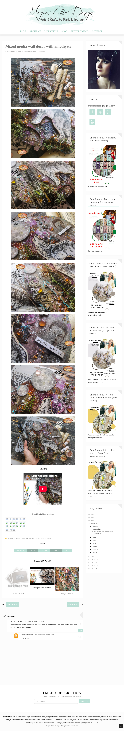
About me (35, 31)
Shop (64, 31)
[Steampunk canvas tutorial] (42, 576)
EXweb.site (74, 726)
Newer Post (12, 604)
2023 (93, 514)
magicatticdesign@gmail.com (101, 106)
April (95, 543)
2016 (93, 565)
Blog (23, 31)
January (96, 552)
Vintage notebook (67, 594)
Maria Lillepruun (30, 51)
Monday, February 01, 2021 (45, 635)
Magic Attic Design (53, 726)
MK (27, 538)
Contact (97, 31)
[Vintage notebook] (67, 579)
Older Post (73, 604)
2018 (93, 559)
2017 (93, 562)
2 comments (41, 51)
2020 (93, 523)
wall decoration (46, 538)
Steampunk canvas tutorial (42, 588)
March (95, 546)
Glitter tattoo (79, 31)
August (95, 529)
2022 (93, 517)
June (95, 537)
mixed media (20, 538)
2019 (93, 556)
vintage (37, 538)
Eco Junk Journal (18, 594)
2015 (93, 568)
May (94, 540)
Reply (80, 630)
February (96, 549)
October (96, 526)
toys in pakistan (16, 621)
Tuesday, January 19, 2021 (34, 621)
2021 (93, 520)
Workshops (51, 31)
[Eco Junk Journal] (17, 579)
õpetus (31, 538)
